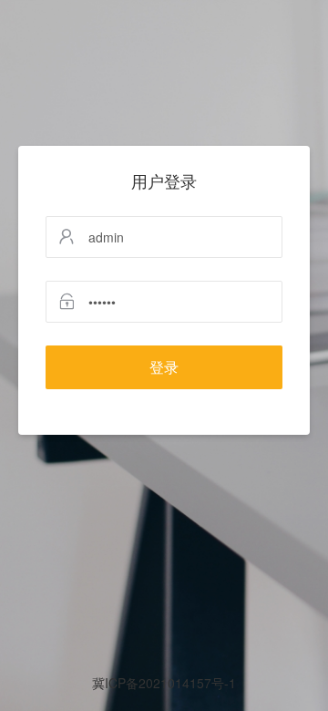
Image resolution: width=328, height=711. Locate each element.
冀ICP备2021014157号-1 (164, 683)
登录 (164, 366)
